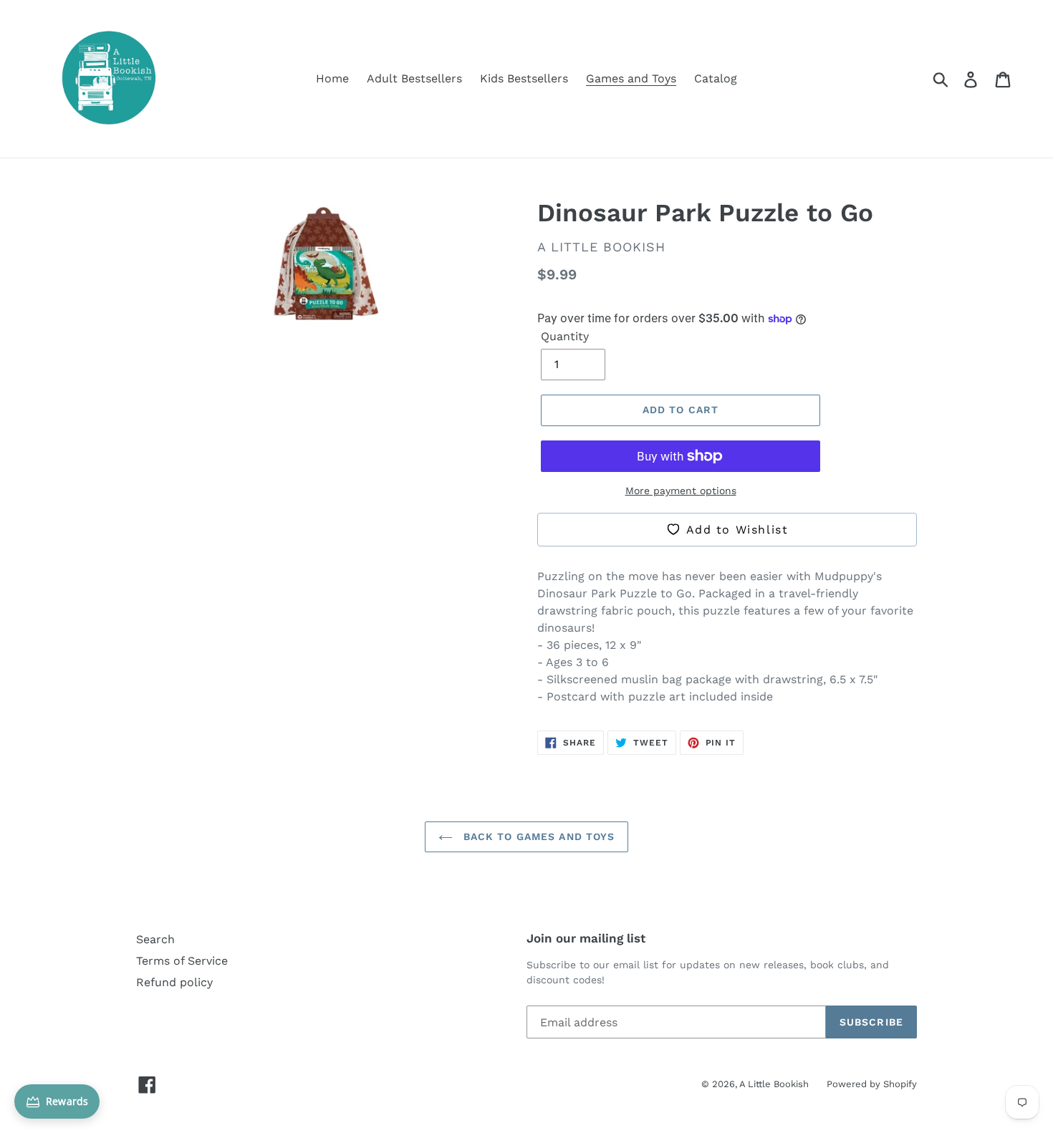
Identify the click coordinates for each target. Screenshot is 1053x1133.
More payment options (680, 490)
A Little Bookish (774, 1084)
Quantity (565, 336)
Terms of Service (182, 961)
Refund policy (174, 982)
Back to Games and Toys (537, 836)
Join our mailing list (585, 938)
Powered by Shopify (872, 1084)
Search (155, 939)
